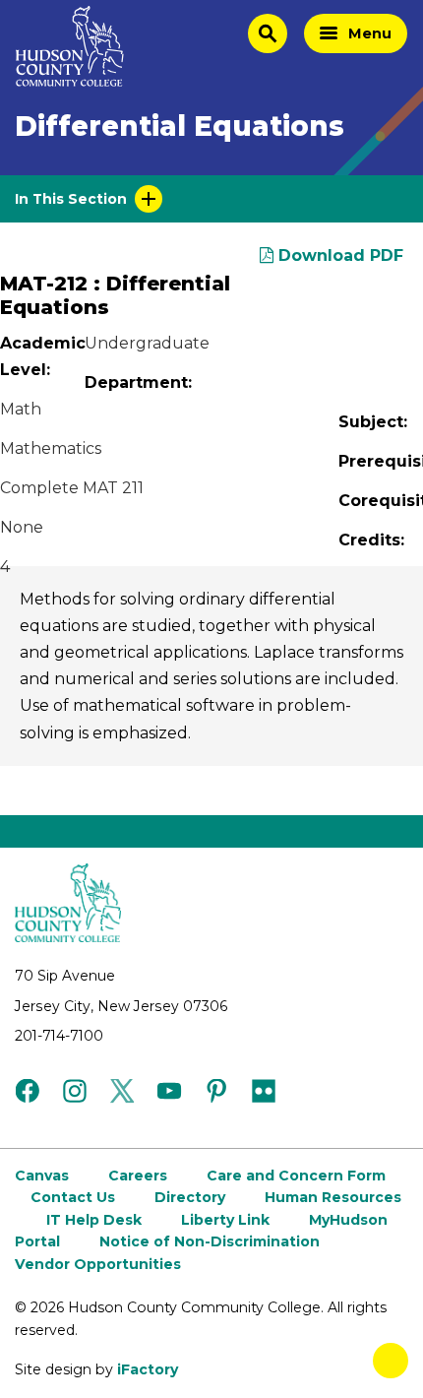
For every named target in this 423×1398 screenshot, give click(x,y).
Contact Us (72, 1197)
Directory (189, 1197)
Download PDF (338, 255)
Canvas (42, 1175)
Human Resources (333, 1197)
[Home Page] (70, 46)
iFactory (147, 1369)
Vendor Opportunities (98, 1264)
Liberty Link (225, 1220)
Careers (137, 1175)
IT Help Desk (94, 1220)
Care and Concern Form (296, 1175)
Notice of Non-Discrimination (209, 1241)
